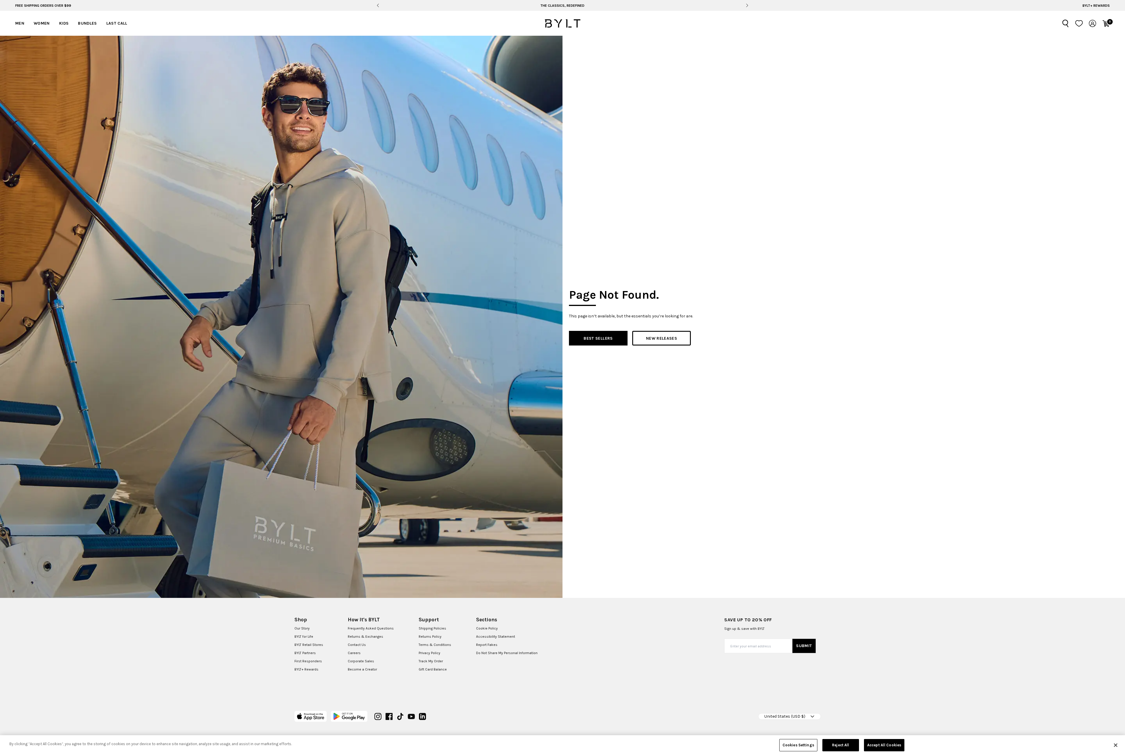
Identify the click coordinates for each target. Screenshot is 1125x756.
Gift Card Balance (433, 669)
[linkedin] (422, 716)
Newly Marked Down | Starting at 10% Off (562, 6)
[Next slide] (747, 5)
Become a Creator (362, 669)
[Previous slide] (378, 5)
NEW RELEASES (661, 338)
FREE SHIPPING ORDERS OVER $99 (43, 6)
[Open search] (1065, 23)
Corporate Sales (361, 661)
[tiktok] (400, 716)
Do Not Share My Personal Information (507, 653)
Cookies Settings (798, 745)
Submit (804, 645)
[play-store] (349, 716)
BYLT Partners (305, 653)
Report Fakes (486, 645)
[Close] (1115, 745)
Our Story (302, 628)
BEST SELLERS (598, 338)
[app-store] (310, 716)
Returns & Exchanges (365, 636)
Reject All (840, 745)
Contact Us (357, 645)
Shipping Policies (432, 628)
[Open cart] (1106, 23)
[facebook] (389, 716)
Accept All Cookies (884, 745)
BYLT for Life (303, 636)
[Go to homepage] (562, 23)
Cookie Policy (487, 628)
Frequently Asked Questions (371, 628)
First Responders (308, 661)
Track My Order (431, 661)
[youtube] (411, 716)
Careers (354, 653)
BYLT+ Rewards (1096, 6)
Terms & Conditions (435, 645)
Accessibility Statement (495, 636)
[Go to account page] (1092, 23)
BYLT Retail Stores (308, 645)
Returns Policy (430, 636)
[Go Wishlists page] (1079, 23)
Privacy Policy (429, 653)
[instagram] (377, 716)
